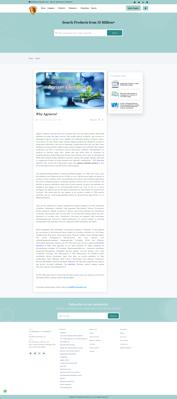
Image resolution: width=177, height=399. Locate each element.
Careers (93, 8)
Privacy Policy (94, 337)
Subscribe (113, 316)
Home (43, 8)
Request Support (125, 348)
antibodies (71, 264)
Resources (73, 8)
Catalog (92, 344)
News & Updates (95, 340)
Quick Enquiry (133, 8)
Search (114, 33)
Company (50, 8)
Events (92, 351)
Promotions (85, 8)
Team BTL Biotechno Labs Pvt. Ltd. (50, 120)
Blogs (38, 58)
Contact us (123, 344)
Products (61, 8)
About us (123, 337)
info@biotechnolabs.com (39, 2)
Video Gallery (94, 348)
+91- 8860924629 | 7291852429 (62, 2)
